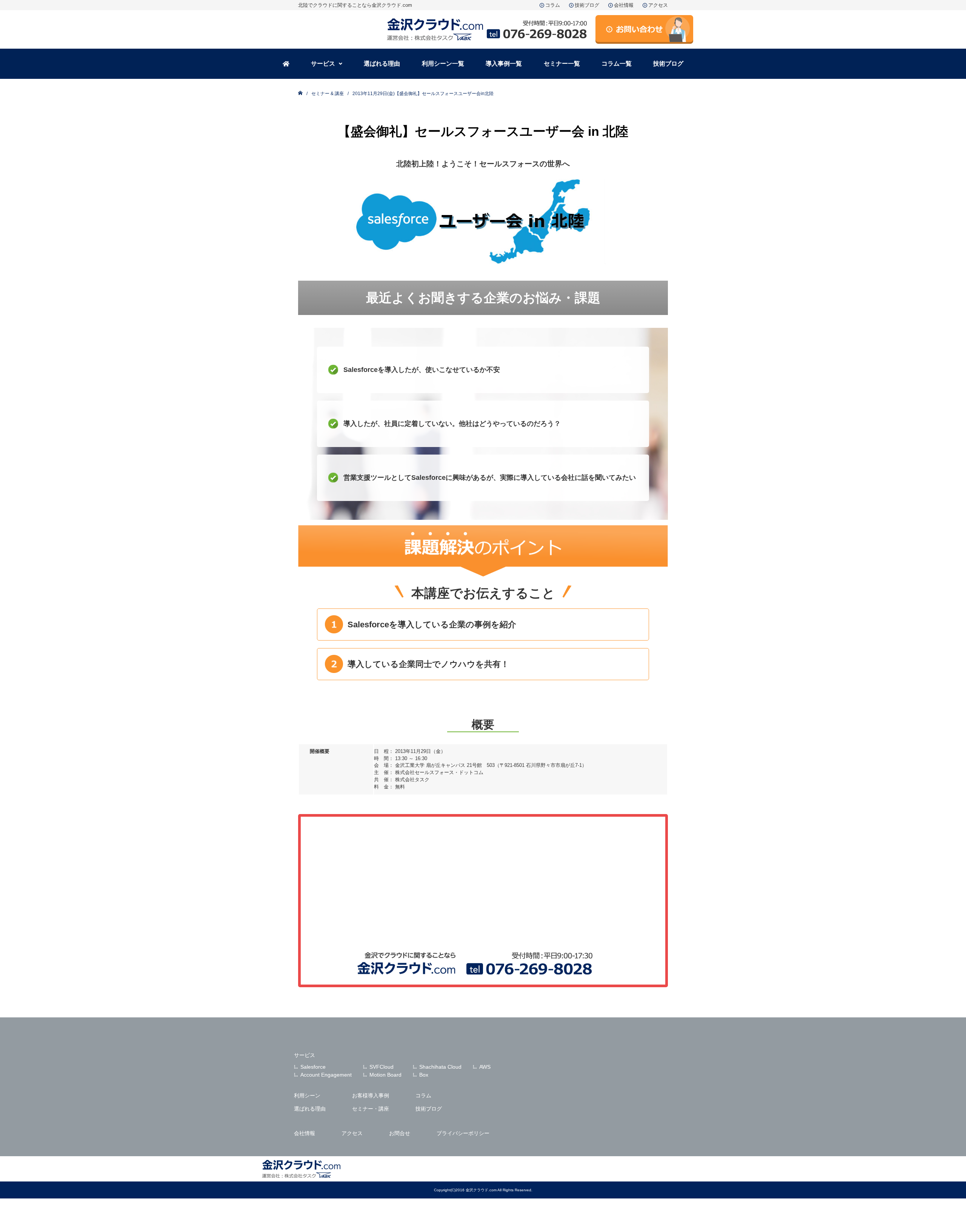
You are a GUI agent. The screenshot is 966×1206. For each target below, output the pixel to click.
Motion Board (385, 1075)
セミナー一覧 (562, 63)
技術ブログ (587, 5)
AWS (485, 1067)
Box (423, 1075)
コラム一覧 (616, 63)
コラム (552, 5)
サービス (323, 63)
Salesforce (313, 1067)
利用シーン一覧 (443, 63)
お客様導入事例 (370, 1095)
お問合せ (399, 1133)
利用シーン (307, 1095)
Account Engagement (326, 1075)
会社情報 (624, 5)
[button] (326, 63)
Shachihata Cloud (440, 1067)
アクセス (658, 5)
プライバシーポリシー (463, 1133)
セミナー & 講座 (327, 93)
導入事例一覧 (504, 63)
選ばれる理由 (382, 63)
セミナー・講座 (370, 1109)
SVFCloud (381, 1067)
